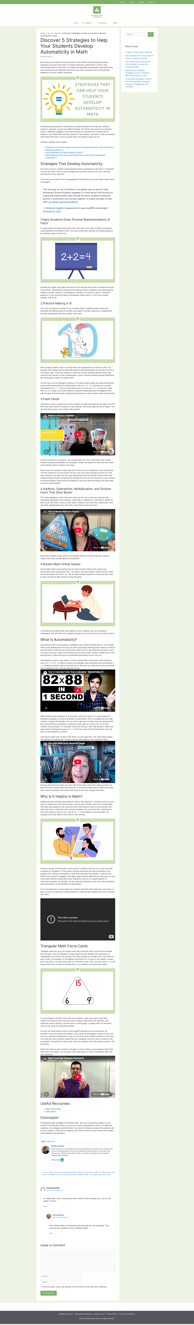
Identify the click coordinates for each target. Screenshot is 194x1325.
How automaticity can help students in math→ (64, 152)
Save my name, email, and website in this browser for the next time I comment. (75, 1287)
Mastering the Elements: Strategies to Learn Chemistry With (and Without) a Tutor (137, 73)
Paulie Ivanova (57, 1146)
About (115, 23)
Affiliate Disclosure (66, 1314)
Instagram (123, 2)
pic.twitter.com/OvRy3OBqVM (63, 202)
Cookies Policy (99, 1314)
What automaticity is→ (55, 150)
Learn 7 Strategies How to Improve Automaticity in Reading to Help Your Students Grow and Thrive (76, 1174)
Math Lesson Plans (53, 1109)
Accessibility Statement (83, 1314)
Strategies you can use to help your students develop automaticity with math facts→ (80, 147)
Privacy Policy (112, 1314)
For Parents (102, 23)
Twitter (132, 2)
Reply (45, 1206)
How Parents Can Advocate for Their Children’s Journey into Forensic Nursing (138, 64)
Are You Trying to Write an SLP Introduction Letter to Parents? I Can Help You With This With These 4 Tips (79, 1172)
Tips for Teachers (54, 33)
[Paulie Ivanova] (46, 1153)
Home (76, 23)
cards (59, 951)
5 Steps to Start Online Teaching (138, 52)
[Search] (151, 34)
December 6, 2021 (52, 211)
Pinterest (141, 2)
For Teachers (87, 23)
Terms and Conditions (127, 1314)
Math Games (51, 1111)
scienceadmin (58, 1215)
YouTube (151, 2)
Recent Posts (51, 1141)
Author (43, 1141)
